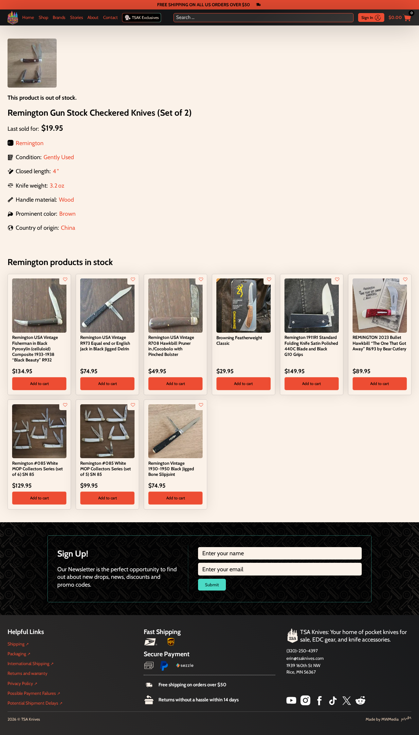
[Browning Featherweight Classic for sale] (243, 304)
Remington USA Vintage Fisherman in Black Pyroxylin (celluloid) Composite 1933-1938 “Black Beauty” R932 (35, 348)
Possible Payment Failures (32, 693)
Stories (76, 17)
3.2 (53, 185)
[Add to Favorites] (65, 279)
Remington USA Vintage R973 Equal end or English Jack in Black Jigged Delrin (105, 343)
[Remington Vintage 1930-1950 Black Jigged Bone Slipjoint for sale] (175, 430)
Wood (66, 199)
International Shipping (28, 663)
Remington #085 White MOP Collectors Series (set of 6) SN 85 (37, 468)
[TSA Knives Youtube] (291, 703)
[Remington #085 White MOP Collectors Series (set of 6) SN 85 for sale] (39, 430)
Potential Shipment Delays (33, 703)
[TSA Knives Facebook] (319, 703)
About (93, 17)
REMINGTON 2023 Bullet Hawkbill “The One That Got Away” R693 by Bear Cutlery (379, 343)
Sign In (367, 17)
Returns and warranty (27, 673)
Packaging (17, 653)
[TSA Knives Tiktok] (332, 703)
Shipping (16, 643)
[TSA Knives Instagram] (305, 703)
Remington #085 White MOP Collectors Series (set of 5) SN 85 (105, 468)
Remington (30, 143)
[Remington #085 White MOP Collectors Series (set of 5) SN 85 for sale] (107, 430)
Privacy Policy (20, 683)
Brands (59, 17)
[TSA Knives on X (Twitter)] (346, 703)
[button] (39, 383)
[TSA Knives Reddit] (360, 703)
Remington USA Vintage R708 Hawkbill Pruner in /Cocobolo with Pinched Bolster (171, 346)
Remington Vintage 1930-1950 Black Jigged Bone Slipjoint (171, 468)
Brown (67, 213)
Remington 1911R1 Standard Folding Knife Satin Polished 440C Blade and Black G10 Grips (311, 346)
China (68, 227)
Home (28, 17)
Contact (110, 17)
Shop (43, 17)
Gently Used (59, 157)
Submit (212, 584)
